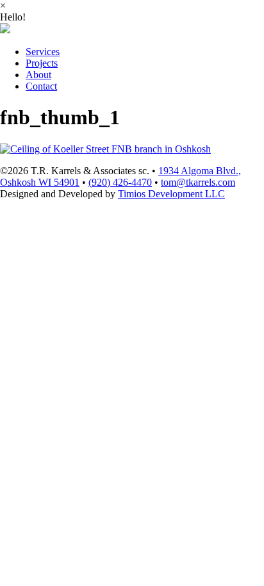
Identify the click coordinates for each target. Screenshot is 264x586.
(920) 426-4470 (120, 182)
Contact (41, 86)
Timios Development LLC (171, 193)
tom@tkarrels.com (198, 182)
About (38, 74)
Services (43, 51)
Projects (42, 63)
